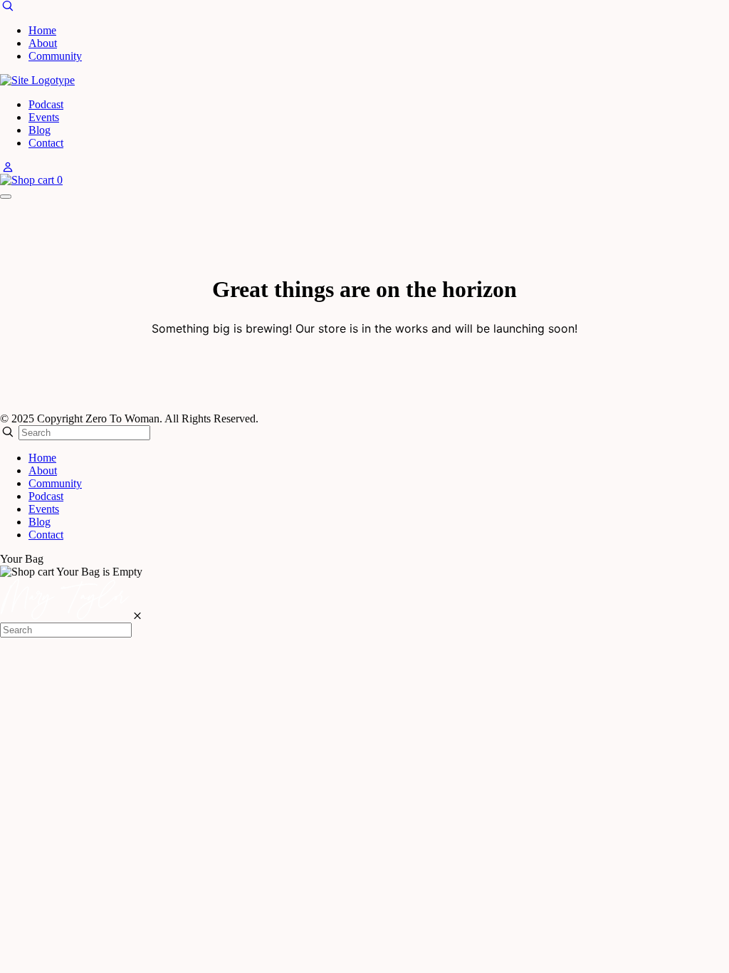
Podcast (45, 104)
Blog (39, 130)
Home (42, 30)
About (42, 43)
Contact (45, 143)
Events (43, 117)
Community (55, 56)
